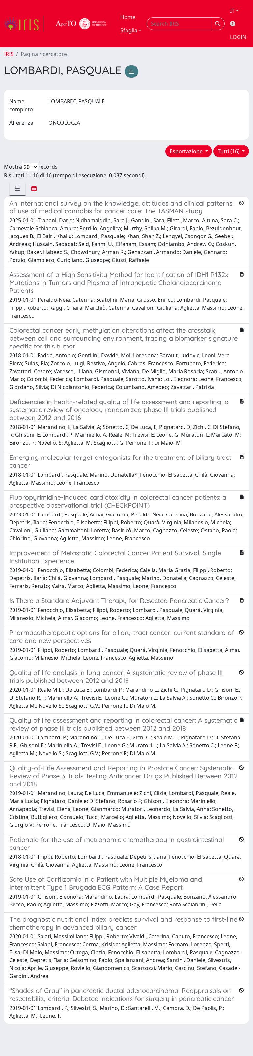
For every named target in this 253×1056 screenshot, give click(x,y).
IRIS (9, 54)
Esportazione (187, 151)
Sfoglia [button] (128, 30)
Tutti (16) (229, 151)
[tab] (17, 189)
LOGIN (238, 37)
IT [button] (232, 10)
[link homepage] (24, 24)
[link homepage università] (81, 24)
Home (127, 17)
